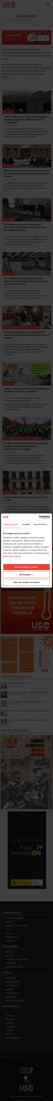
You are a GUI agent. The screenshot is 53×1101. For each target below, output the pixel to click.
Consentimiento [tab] (10, 524)
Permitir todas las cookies (26, 567)
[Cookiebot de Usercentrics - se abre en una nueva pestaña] (39, 517)
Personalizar (25, 574)
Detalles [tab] (26, 524)
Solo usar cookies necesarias (26, 582)
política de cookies (12, 556)
